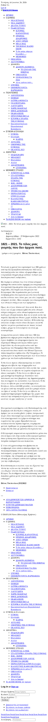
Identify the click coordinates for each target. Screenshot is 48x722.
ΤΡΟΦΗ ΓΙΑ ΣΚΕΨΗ (19, 190)
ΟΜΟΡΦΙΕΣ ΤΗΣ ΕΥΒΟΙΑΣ (18, 145)
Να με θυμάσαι (7, 697)
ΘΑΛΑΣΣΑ (16, 159)
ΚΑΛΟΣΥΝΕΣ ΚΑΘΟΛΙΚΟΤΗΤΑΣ (19, 199)
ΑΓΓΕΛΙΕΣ (15, 141)
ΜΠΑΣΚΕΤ (16, 157)
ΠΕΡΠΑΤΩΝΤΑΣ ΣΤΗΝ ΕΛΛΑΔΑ (18, 194)
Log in (3, 7)
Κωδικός (5, 694)
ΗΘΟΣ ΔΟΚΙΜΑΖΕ (19, 110)
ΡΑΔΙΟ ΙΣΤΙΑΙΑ (18, 28)
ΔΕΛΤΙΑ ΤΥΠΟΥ (18, 25)
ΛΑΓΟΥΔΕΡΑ (17, 105)
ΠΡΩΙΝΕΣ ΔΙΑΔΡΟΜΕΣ (21, 37)
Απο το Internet (17, 216)
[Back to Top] (2, 495)
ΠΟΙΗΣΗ (15, 97)
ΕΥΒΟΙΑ (14, 134)
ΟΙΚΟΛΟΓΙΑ (21, 74)
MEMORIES (21, 56)
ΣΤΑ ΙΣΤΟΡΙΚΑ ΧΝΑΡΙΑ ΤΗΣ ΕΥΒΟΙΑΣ (17, 178)
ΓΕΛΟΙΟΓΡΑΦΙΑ (18, 103)
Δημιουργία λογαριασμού (17, 704)
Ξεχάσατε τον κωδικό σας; (17, 709)
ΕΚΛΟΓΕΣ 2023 (17, 149)
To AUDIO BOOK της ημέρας (18, 219)
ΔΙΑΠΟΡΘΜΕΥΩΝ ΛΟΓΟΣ (22, 658)
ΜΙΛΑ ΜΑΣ (21, 43)
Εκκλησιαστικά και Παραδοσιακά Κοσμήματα (19, 126)
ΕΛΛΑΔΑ (15, 136)
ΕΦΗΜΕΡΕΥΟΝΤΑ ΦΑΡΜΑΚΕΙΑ (19, 88)
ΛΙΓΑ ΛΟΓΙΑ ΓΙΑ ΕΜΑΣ (16, 510)
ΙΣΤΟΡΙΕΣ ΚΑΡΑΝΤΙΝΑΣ (22, 31)
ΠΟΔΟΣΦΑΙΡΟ (17, 154)
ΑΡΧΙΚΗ (9, 15)
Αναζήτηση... (6, 719)
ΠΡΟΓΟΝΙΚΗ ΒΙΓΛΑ (20, 116)
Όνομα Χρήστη (7, 691)
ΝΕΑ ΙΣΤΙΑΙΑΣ (17, 20)
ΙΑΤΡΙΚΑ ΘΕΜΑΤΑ (19, 100)
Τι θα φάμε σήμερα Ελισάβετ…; (24, 52)
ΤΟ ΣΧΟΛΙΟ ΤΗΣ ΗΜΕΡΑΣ (28, 70)
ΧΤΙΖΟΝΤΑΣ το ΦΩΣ (20, 172)
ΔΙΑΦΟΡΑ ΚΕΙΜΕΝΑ (25, 66)
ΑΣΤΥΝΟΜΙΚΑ (17, 61)
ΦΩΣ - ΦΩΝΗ (16, 183)
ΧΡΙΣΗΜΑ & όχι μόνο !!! (21, 668)
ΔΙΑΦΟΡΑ (15, 211)
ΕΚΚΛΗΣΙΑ (16, 59)
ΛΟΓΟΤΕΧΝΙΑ (17, 95)
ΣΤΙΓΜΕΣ (15, 85)
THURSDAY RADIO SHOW (28, 544)
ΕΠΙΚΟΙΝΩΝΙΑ (12, 507)
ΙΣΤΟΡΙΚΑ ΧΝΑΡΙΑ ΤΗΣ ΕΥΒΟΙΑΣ (19, 119)
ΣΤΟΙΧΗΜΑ (21, 167)
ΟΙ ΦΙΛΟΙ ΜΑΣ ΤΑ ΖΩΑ (26, 568)
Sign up (14, 687)
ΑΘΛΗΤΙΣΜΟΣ (17, 165)
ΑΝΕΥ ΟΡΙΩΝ (22, 41)
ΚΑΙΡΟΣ (19, 139)
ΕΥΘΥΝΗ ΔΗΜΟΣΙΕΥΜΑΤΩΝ (19, 504)
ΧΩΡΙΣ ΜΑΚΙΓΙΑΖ (19, 108)
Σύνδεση (5, 700)
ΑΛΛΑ (14, 162)
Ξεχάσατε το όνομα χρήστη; (18, 707)
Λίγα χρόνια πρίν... (24, 82)
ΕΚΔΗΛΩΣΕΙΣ (17, 113)
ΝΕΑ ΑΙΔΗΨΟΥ (18, 23)
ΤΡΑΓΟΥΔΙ (16, 214)
